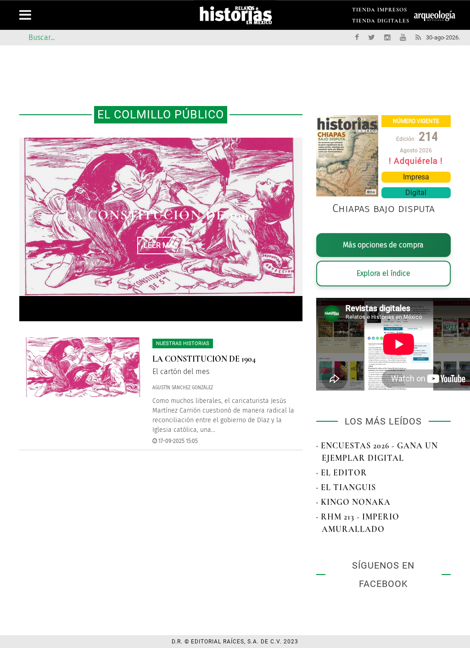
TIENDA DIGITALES (380, 22)
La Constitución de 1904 (161, 215)
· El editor (341, 473)
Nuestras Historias (182, 343)
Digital (415, 192)
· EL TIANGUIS (346, 487)
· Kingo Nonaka (353, 502)
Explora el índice (383, 273)
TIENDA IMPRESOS (379, 11)
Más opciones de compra (383, 244)
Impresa (416, 177)
